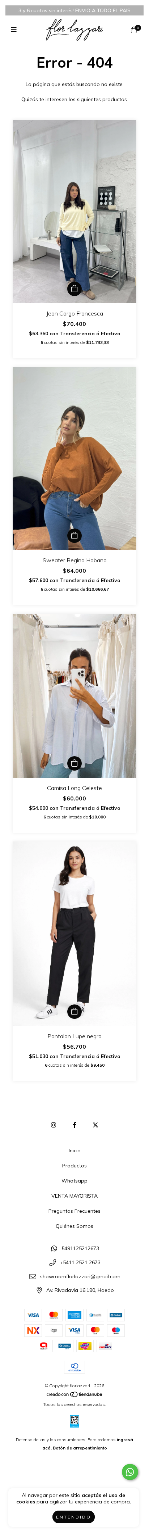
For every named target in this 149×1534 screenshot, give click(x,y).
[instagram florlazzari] (53, 1124)
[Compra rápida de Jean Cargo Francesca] (74, 289)
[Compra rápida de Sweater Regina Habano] (74, 535)
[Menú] (15, 29)
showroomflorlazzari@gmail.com (80, 1276)
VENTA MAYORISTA (74, 1196)
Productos (74, 1165)
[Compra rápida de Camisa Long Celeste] (74, 763)
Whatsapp (74, 1180)
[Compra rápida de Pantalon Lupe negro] (74, 1011)
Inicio (75, 1150)
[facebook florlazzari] (74, 1124)
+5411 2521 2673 (80, 1263)
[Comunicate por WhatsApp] (130, 1472)
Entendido (73, 1517)
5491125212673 (80, 1248)
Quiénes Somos (74, 1226)
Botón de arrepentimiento (80, 1448)
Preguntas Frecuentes (74, 1211)
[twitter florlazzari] (95, 1124)
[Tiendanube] (75, 1396)
